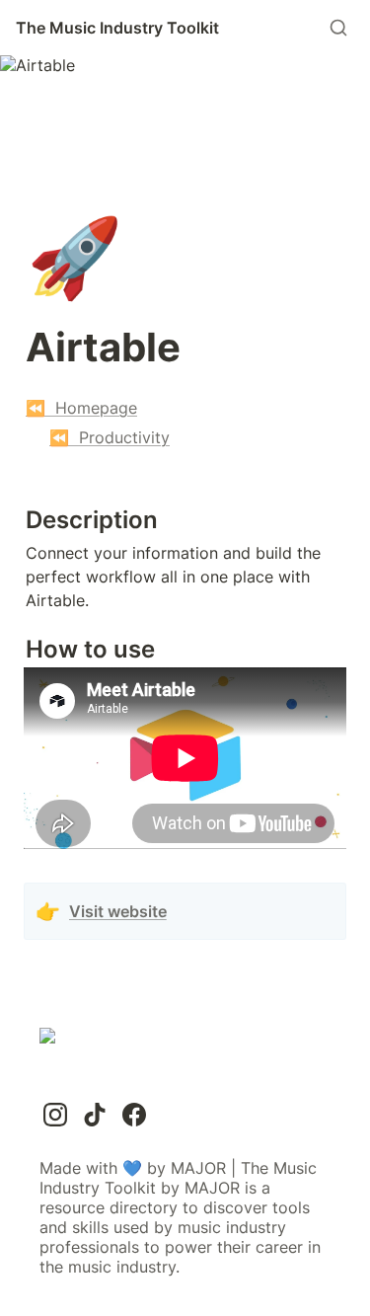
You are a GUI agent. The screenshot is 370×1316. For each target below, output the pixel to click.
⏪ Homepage (81, 408)
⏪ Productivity (109, 437)
